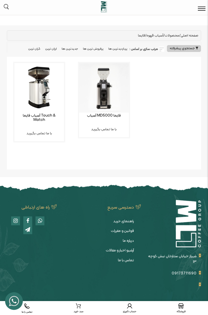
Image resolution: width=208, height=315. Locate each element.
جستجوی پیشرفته (183, 48)
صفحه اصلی (189, 35)
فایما (141, 35)
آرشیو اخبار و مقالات (120, 250)
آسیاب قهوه (154, 35)
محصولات (172, 35)
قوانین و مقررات (122, 231)
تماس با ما (126, 260)
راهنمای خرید (123, 221)
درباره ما (128, 241)
